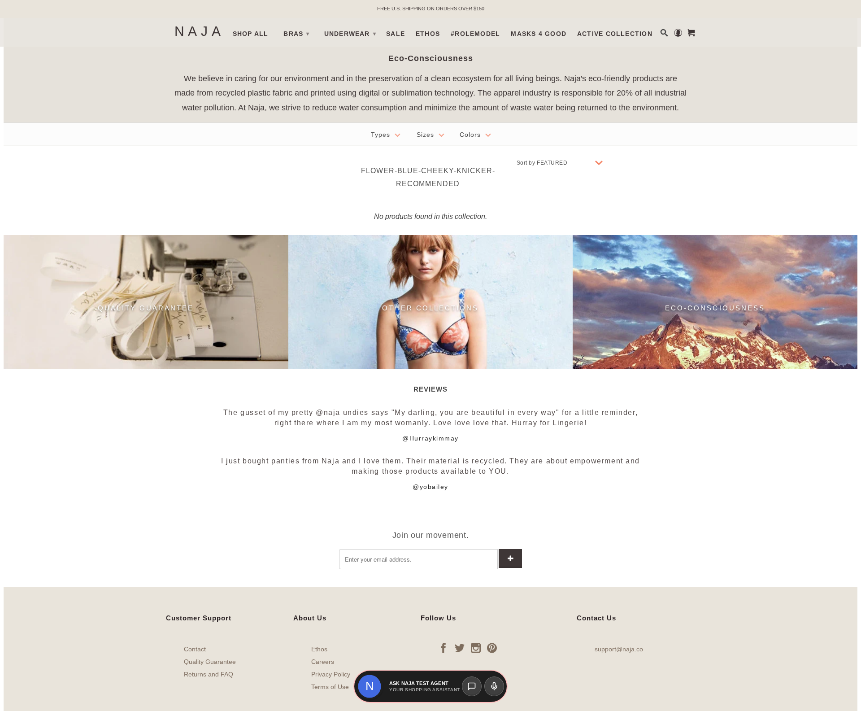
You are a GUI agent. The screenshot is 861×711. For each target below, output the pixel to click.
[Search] (664, 32)
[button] (369, 686)
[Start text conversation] (472, 686)
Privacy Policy (330, 674)
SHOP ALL (251, 33)
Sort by (526, 163)
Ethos (319, 649)
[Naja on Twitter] (460, 648)
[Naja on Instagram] (476, 648)
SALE (395, 33)
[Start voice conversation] (494, 686)
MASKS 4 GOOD (538, 33)
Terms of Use (330, 686)
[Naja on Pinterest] (492, 648)
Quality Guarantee (210, 661)
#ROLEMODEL (475, 33)
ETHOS (428, 33)
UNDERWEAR (350, 33)
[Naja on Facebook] (443, 648)
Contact (195, 649)
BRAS (296, 33)
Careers (322, 661)
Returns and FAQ (208, 674)
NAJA (199, 31)
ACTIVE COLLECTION (614, 33)
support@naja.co (619, 649)
